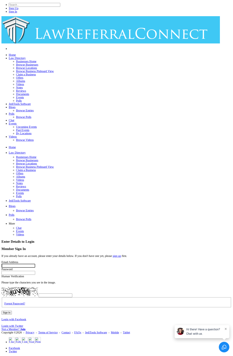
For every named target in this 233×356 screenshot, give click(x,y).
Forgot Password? (14, 303)
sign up (117, 255)
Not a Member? (13, 329)
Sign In (6, 312)
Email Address (9, 262)
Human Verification (12, 276)
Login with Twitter (12, 325)
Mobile (115, 332)
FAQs (77, 332)
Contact (66, 332)
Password (7, 269)
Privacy (30, 332)
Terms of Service (48, 332)
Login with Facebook (13, 319)
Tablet (126, 332)
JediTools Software (96, 332)
